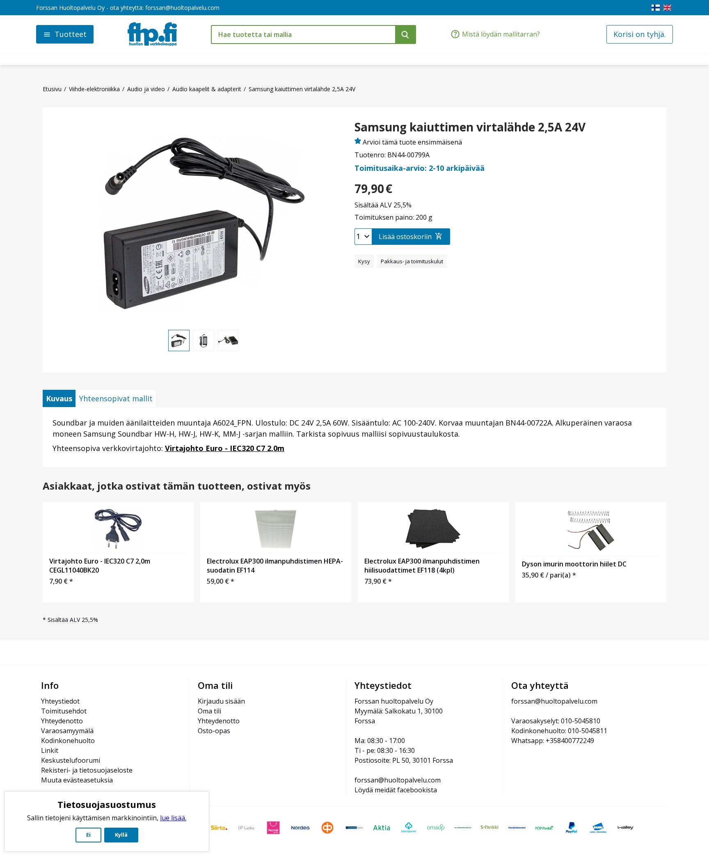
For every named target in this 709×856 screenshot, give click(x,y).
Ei (88, 834)
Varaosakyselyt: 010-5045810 (555, 720)
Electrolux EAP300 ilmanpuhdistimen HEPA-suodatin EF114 (275, 566)
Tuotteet (71, 34)
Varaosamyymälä (67, 730)
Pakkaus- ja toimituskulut (412, 261)
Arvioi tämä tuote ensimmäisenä (412, 142)
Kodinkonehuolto (68, 740)
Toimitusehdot (64, 711)
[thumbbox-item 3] (228, 340)
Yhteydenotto (62, 720)
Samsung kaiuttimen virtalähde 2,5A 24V (469, 127)
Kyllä (121, 834)
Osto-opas (214, 730)
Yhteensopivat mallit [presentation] (116, 398)
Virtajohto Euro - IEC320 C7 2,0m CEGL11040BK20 (99, 566)
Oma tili (209, 711)
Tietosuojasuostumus (106, 804)
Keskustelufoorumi (70, 760)
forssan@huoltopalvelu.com (182, 8)
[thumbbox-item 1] (179, 340)
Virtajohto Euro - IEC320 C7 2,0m (224, 448)
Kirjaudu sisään (221, 701)
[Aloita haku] (405, 34)
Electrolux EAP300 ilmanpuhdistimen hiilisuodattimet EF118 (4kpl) (422, 566)
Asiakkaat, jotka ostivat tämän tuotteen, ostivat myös (177, 486)
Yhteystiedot (60, 701)
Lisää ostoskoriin (405, 236)
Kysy (364, 261)
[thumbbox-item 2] (203, 340)
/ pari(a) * (549, 575)
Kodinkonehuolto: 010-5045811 (559, 730)
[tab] (59, 398)
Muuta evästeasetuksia (77, 780)
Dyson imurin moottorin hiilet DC (574, 563)
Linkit (49, 750)
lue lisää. (173, 817)
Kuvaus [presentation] (59, 398)
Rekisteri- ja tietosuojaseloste (87, 770)
